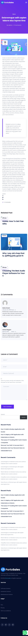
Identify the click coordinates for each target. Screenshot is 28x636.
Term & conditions (6, 611)
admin (10, 25)
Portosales (8, 578)
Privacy (3, 608)
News (14, 14)
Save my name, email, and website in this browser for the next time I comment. (12, 381)
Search (3, 414)
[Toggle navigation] (26, 2)
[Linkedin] (12, 624)
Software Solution (5, 588)
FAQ (2, 605)
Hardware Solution (6, 591)
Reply (12, 310)
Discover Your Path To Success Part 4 (12, 445)
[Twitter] (5, 624)
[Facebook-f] (2, 624)
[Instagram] (9, 624)
